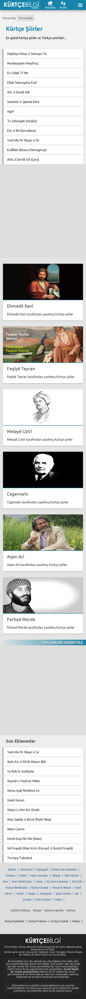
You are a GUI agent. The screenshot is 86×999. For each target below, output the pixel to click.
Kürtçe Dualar (39, 887)
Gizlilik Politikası (20, 910)
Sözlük (63, 7)
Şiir (77, 893)
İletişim (37, 910)
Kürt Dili (77, 881)
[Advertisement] (43, 211)
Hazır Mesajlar (39, 875)
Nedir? (20, 893)
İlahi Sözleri (71, 875)
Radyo (32, 893)
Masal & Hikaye (61, 887)
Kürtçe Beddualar (16, 887)
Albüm (12, 869)
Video (58, 899)
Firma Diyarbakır (14, 921)
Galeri (23, 875)
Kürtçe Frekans (37, 921)
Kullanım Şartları (54, 910)
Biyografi (42, 869)
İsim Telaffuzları (22, 881)
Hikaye (56, 875)
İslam (39, 881)
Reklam (71, 910)
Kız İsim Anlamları (57, 881)
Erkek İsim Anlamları (64, 869)
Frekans (10, 875)
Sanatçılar (46, 893)
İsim (5, 881)
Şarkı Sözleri (63, 893)
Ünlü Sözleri (43, 899)
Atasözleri (26, 869)
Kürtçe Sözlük (59, 921)
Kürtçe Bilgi (9, 18)
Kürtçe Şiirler (26, 18)
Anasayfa (50, 7)
